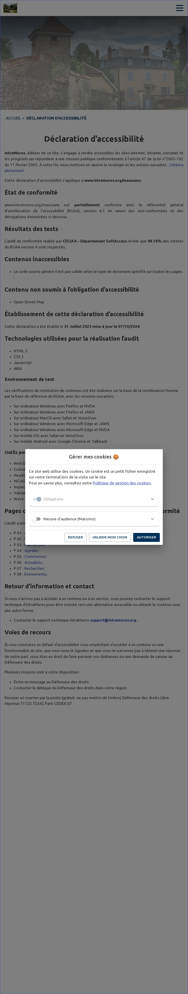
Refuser (75, 537)
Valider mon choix (110, 537)
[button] (94, 499)
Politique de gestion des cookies (122, 483)
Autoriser (146, 537)
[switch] (34, 519)
